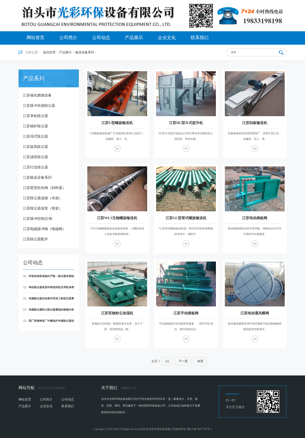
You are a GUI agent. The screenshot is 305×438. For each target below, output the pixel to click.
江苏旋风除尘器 (35, 147)
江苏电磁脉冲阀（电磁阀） (44, 229)
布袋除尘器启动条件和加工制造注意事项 (48, 300)
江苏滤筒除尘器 (35, 157)
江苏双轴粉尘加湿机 (117, 313)
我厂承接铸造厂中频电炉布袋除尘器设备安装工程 (48, 323)
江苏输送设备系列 (37, 177)
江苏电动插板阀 (254, 218)
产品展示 (134, 37)
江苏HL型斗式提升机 (186, 123)
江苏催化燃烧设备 (37, 95)
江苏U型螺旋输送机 (117, 123)
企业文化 (167, 37)
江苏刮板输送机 (254, 123)
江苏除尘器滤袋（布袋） (42, 198)
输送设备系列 (84, 52)
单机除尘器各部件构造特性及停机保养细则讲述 (48, 289)
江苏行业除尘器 (35, 167)
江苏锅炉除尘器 (35, 126)
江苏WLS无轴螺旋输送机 (117, 218)
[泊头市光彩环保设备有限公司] (152, 15)
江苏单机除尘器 (35, 116)
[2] (167, 361)
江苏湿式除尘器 (35, 136)
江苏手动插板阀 (185, 313)
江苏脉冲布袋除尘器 (39, 105)
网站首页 (35, 37)
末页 (200, 361)
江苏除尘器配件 (35, 239)
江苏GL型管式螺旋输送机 (186, 218)
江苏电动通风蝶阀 (254, 313)
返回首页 (49, 52)
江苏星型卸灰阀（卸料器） (44, 188)
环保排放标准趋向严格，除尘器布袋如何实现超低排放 (48, 278)
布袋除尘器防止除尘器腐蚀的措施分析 (51, 309)
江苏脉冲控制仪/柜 (37, 218)
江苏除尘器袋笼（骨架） (42, 208)
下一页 (183, 361)
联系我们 (200, 37)
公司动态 (101, 37)
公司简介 (68, 37)
